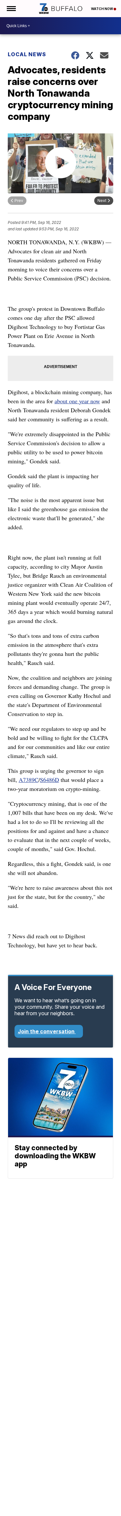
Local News (27, 54)
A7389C (28, 780)
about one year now (77, 401)
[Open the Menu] (11, 9)
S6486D (49, 780)
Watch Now (102, 9)
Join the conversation (47, 1031)
